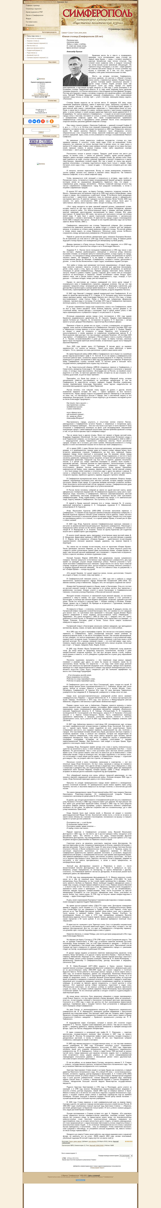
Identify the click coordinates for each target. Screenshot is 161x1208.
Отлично (42, 84)
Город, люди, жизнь (33, 36)
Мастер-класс (31, 45)
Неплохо (42, 88)
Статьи (70, 32)
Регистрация (60, 2)
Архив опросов (45, 95)
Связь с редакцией (94, 1175)
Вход (66, 2)
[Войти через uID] (30, 121)
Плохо (42, 90)
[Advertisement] (41, 70)
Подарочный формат (33, 50)
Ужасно (42, 92)
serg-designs (93, 1141)
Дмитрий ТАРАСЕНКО (97, 1145)
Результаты (35, 95)
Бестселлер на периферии (35, 38)
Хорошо (42, 86)
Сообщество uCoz (42, 146)
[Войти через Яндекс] (43, 121)
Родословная (31, 53)
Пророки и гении (32, 41)
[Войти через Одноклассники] (52, 121)
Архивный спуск (32, 55)
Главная (64, 32)
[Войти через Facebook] (39, 121)
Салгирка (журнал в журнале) (36, 43)
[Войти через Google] (47, 121)
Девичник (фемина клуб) (35, 48)
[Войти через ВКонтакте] (34, 121)
